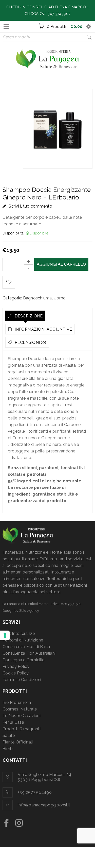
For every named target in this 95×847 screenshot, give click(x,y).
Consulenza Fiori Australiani (29, 653)
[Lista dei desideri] (9, 282)
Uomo (60, 298)
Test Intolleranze (19, 633)
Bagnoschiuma (37, 298)
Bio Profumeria (17, 702)
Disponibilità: (14, 233)
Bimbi (8, 748)
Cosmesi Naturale (20, 709)
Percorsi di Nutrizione (23, 640)
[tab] (25, 316)
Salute (9, 735)
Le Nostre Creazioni (22, 715)
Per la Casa (13, 722)
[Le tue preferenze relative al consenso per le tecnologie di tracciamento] (5, 635)
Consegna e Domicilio (24, 659)
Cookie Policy (16, 673)
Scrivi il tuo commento (30, 206)
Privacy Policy (16, 666)
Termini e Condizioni (22, 679)
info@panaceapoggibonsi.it (44, 805)
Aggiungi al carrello (61, 264)
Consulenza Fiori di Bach (26, 646)
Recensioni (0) (29, 342)
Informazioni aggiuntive (42, 329)
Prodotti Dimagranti (22, 728)
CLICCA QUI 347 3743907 (48, 13)
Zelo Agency (29, 611)
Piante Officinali (18, 742)
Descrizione (28, 316)
